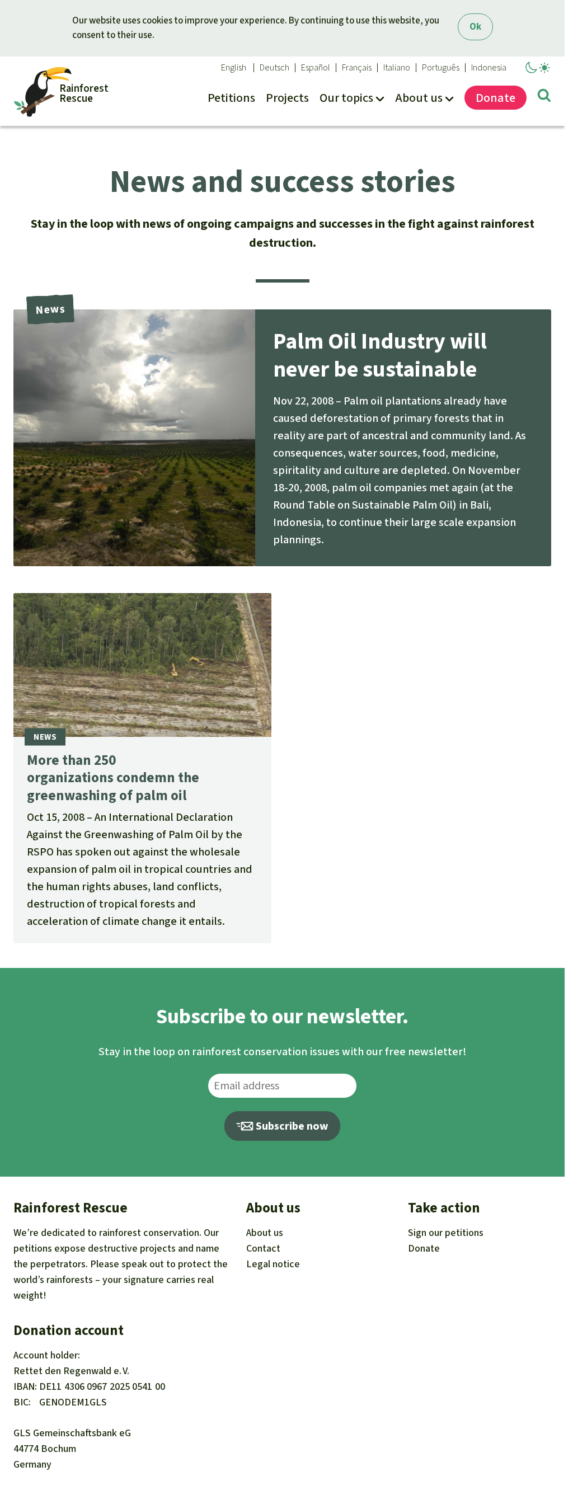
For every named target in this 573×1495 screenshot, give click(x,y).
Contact (263, 1248)
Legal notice (273, 1264)
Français (357, 67)
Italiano (396, 67)
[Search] (544, 97)
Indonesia (488, 67)
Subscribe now (290, 1126)
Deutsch (274, 67)
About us (264, 1232)
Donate (424, 1248)
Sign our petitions (445, 1232)
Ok (475, 26)
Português (440, 67)
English (233, 67)
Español (315, 67)
